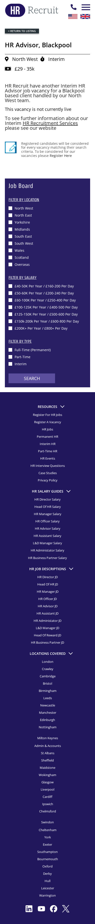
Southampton (47, 852)
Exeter (47, 844)
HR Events (47, 458)
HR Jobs (47, 429)
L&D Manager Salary (47, 543)
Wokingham (47, 775)
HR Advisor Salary (47, 528)
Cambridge (48, 676)
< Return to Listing (22, 31)
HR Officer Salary (47, 521)
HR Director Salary (47, 499)
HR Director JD (47, 577)
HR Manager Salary (47, 514)
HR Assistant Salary (47, 536)
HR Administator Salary (47, 550)
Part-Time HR (47, 451)
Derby (47, 873)
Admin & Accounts (47, 746)
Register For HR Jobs (47, 415)
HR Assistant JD (47, 613)
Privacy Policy (47, 480)
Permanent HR (47, 436)
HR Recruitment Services (50, 123)
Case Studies (47, 473)
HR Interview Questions (47, 465)
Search (32, 378)
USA (72, 16)
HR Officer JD (47, 599)
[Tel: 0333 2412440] (73, 7)
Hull (47, 881)
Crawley (47, 669)
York (47, 837)
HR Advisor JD (47, 606)
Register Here (61, 155)
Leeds (47, 698)
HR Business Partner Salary (47, 558)
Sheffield (47, 760)
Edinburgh (47, 720)
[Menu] (85, 7)
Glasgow (47, 782)
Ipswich (47, 804)
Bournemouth (47, 859)
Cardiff (47, 796)
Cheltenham (48, 830)
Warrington (47, 895)
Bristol (47, 683)
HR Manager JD (47, 591)
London (47, 661)
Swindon (47, 822)
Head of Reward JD (47, 635)
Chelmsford (47, 811)
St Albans (47, 753)
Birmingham (48, 691)
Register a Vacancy (47, 422)
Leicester (47, 888)
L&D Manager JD (47, 628)
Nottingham (48, 727)
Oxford (47, 866)
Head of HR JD (47, 584)
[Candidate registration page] (11, 147)
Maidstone (47, 767)
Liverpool (47, 789)
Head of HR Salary (47, 506)
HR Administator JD (47, 620)
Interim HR (48, 444)
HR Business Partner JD (47, 642)
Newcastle (47, 705)
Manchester (47, 712)
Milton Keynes (47, 738)
